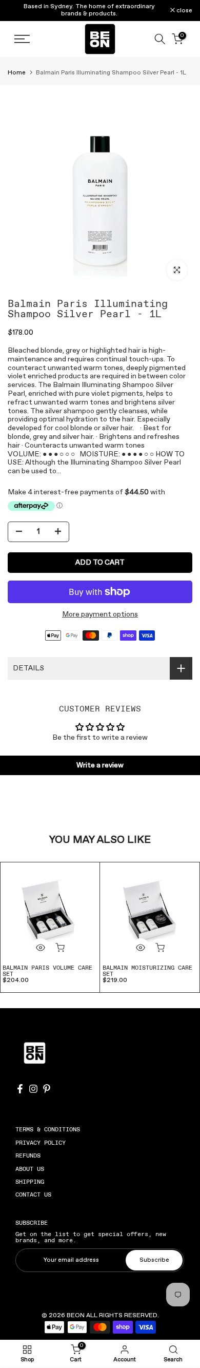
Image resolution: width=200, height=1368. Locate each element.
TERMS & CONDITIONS (47, 1129)
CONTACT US (33, 1194)
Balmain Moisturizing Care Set (147, 971)
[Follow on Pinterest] (46, 1089)
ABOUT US (29, 1169)
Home (17, 73)
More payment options (100, 614)
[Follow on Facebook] (20, 1089)
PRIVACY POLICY (40, 1143)
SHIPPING (29, 1182)
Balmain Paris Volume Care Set (47, 971)
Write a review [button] (100, 765)
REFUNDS (28, 1155)
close (183, 11)
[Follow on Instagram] (33, 1089)
